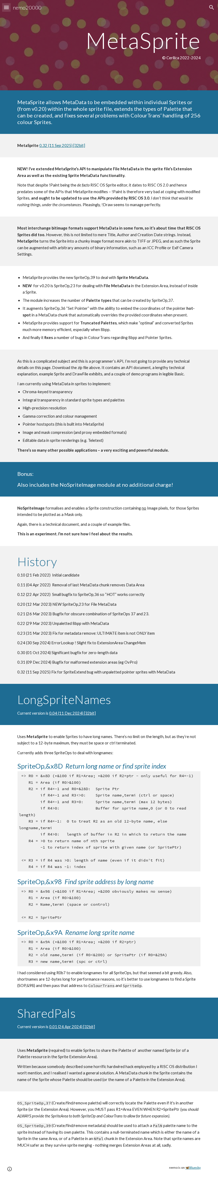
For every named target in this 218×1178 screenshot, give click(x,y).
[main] (109, 45)
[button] (6, 7)
